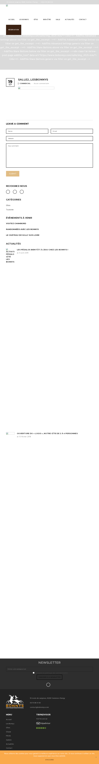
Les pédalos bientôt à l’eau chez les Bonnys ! (42, 249)
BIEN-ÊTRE (47, 19)
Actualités (10, 744)
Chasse (8, 731)
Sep (10, 83)
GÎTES (36, 19)
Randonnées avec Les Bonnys (22, 229)
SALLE (58, 19)
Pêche (8, 736)
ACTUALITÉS (69, 19)
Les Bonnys (10, 723)
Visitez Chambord (16, 223)
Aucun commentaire (41, 83)
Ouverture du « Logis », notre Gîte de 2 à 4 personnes (47, 433)
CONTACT (82, 19)
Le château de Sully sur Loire (22, 235)
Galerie (8, 740)
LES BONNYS (24, 19)
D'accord (49, 760)
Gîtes (8, 205)
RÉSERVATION (13, 30)
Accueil (9, 719)
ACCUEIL (11, 19)
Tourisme (10, 209)
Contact (9, 748)
